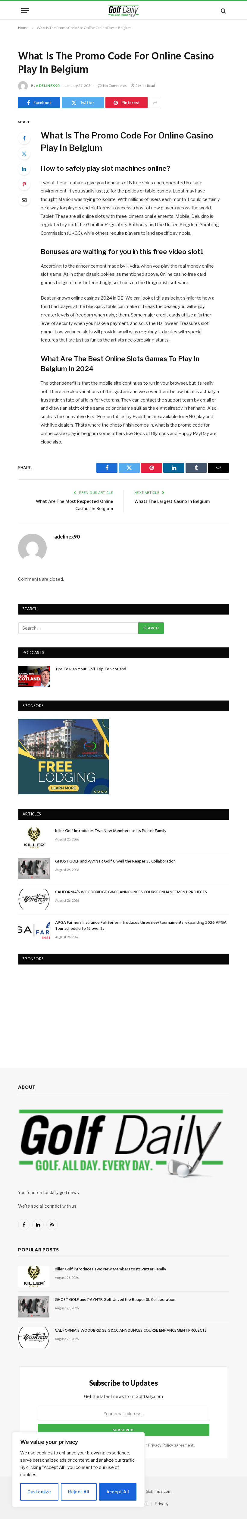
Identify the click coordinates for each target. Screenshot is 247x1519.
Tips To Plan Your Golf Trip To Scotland (90, 669)
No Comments (115, 85)
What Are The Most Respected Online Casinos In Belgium (74, 505)
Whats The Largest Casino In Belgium (172, 501)
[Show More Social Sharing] (155, 102)
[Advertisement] (63, 1010)
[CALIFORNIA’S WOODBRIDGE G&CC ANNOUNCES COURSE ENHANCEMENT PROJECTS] (34, 899)
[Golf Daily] (123, 11)
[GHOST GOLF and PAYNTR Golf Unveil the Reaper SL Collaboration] (34, 868)
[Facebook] (24, 138)
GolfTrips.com (158, 1491)
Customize (39, 1491)
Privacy (162, 1503)
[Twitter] (24, 154)
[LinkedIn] (24, 169)
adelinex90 (48, 85)
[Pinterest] (24, 184)
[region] (78, 1469)
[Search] (223, 10)
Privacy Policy (160, 1445)
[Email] (24, 200)
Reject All (78, 1491)
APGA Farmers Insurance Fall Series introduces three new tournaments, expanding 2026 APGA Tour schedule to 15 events (141, 926)
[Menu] (25, 10)
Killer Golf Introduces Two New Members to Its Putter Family (110, 831)
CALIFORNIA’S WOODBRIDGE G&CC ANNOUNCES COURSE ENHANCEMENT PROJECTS (131, 892)
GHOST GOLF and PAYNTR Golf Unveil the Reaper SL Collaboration (115, 862)
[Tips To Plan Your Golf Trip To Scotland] (34, 676)
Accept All (117, 1491)
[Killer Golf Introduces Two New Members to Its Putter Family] (34, 838)
